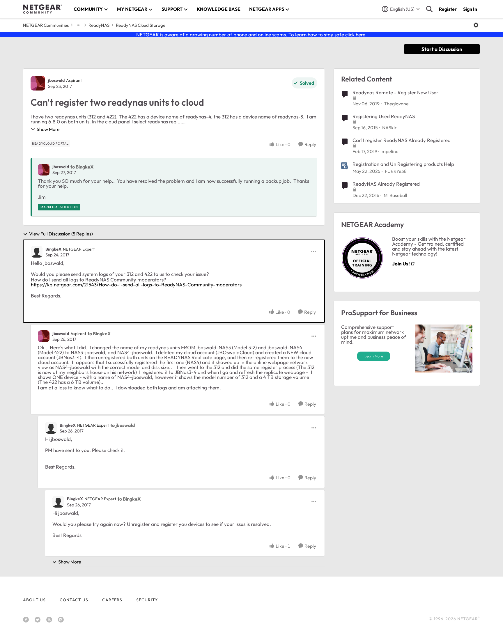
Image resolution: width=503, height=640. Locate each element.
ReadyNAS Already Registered (386, 184)
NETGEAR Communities (46, 25)
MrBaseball (395, 195)
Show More (48, 129)
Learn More (373, 356)
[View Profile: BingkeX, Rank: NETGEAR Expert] (36, 252)
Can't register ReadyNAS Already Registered (402, 140)
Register (448, 9)
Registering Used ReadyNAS (384, 116)
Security (147, 599)
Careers (112, 599)
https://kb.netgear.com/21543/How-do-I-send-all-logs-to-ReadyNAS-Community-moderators (136, 284)
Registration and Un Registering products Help (403, 164)
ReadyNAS (98, 25)
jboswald (56, 80)
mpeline (390, 151)
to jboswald (122, 425)
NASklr (389, 127)
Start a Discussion (441, 49)
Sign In (470, 9)
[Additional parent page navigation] (78, 25)
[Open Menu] (476, 25)
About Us (34, 599)
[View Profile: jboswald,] (43, 169)
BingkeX (53, 249)
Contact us (74, 599)
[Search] (429, 9)
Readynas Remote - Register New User (395, 92)
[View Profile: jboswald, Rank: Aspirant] (38, 83)
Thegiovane (396, 103)
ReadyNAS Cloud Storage (140, 25)
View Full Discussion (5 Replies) (61, 234)
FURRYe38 (396, 171)
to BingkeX (81, 166)
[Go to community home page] (42, 9)
